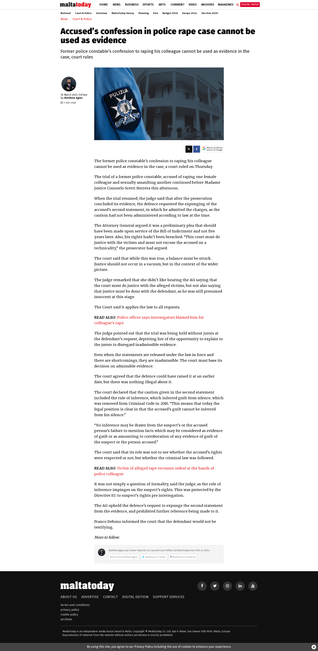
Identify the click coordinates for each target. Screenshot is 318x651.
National (66, 13)
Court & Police (83, 13)
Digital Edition (135, 597)
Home (104, 4)
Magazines (226, 4)
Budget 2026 (170, 13)
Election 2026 (210, 13)
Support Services (168, 597)
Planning (143, 13)
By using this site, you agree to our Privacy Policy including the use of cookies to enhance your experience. (159, 646)
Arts (162, 4)
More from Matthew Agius (124, 557)
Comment (177, 4)
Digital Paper (250, 4)
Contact (110, 597)
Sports (148, 4)
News (117, 4)
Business (132, 4)
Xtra (155, 13)
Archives (207, 4)
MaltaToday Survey (123, 13)
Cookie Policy (69, 614)
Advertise (90, 597)
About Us (69, 597)
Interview (101, 13)
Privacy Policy (70, 609)
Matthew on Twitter (155, 557)
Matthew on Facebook (184, 557)
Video (193, 4)
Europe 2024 (189, 13)
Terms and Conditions (75, 605)
